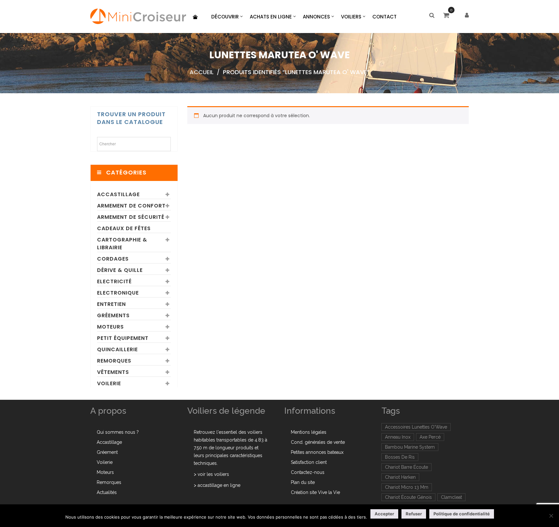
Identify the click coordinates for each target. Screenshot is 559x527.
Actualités (107, 492)
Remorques (114, 360)
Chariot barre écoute (406, 467)
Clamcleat (451, 497)
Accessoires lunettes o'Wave (416, 427)
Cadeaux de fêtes (124, 228)
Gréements (113, 315)
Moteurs (110, 327)
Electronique (118, 293)
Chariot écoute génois (408, 497)
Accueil (202, 72)
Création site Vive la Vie (315, 492)
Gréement (107, 452)
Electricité (114, 281)
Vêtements (113, 372)
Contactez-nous (307, 472)
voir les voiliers (213, 474)
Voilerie (109, 383)
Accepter (384, 513)
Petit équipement (122, 338)
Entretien (111, 304)
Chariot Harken (400, 477)
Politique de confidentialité (461, 513)
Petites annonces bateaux (317, 452)
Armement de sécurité (130, 217)
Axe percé (430, 437)
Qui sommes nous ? (118, 432)
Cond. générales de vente (318, 442)
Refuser (414, 513)
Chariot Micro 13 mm (406, 487)
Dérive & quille (120, 270)
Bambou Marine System (410, 447)
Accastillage (118, 194)
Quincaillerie (117, 349)
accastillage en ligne (219, 485)
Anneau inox (398, 437)
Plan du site (303, 482)
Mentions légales (308, 432)
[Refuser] (551, 515)
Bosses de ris (400, 457)
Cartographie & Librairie (122, 243)
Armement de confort (131, 205)
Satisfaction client (309, 462)
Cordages (113, 259)
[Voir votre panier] (448, 15)
